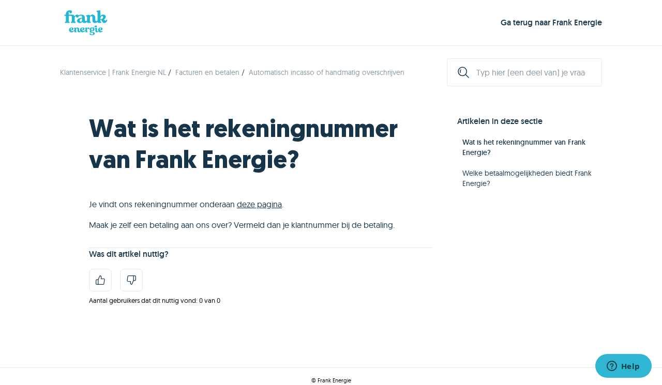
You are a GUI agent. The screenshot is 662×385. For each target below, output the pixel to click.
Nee (131, 280)
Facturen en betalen (207, 72)
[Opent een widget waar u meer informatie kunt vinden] (623, 367)
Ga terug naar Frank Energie (551, 22)
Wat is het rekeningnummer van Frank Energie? (523, 147)
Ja (100, 280)
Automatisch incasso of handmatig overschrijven (326, 72)
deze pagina (259, 204)
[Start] (86, 22)
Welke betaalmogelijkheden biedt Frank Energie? (527, 178)
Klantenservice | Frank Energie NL (113, 72)
